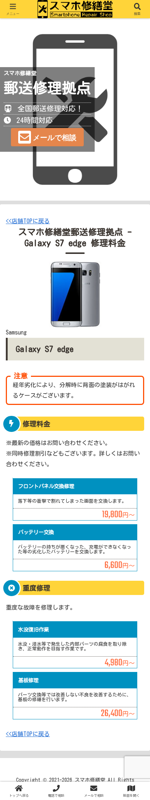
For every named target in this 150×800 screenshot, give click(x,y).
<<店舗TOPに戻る (28, 221)
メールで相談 (54, 138)
